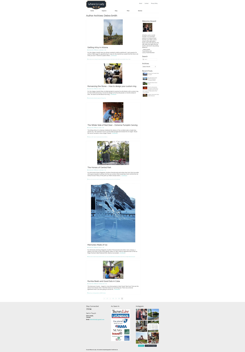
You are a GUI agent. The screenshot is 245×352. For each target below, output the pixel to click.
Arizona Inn (96, 59)
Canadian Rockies (95, 256)
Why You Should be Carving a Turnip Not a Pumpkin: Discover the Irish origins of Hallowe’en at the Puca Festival (150, 90)
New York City (114, 179)
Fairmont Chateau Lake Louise (103, 256)
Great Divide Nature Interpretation (114, 256)
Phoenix (121, 59)
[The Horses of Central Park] (113, 153)
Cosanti (100, 59)
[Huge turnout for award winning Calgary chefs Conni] (141, 314)
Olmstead (118, 179)
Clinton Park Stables (106, 179)
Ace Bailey (89, 59)
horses (111, 179)
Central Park (101, 179)
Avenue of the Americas (92, 179)
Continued (114, 55)
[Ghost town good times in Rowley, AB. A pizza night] (141, 338)
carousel (97, 179)
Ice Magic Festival (128, 256)
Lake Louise (133, 256)
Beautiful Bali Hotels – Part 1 (153, 83)
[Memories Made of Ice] (113, 212)
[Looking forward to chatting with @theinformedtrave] (153, 314)
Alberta (89, 256)
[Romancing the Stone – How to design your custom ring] (113, 73)
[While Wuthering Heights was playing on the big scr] (153, 326)
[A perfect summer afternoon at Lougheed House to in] (153, 338)
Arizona (93, 59)
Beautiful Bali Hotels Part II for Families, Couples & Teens (152, 79)
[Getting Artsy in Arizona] (113, 32)
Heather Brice (122, 256)
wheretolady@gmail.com (97, 319)
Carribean (100, 283)
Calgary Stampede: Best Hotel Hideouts (153, 95)
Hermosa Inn (108, 59)
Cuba (103, 283)
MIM (118, 59)
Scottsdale (124, 59)
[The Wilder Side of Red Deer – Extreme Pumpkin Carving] (113, 112)
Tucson (129, 59)
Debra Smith (91, 88)
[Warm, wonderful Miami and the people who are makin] (141, 326)
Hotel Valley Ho (113, 59)
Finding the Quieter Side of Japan (153, 74)
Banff (92, 256)
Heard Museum (103, 59)
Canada (100, 127)
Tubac (127, 59)
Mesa (117, 59)
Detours (100, 88)
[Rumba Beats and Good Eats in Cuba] (113, 269)
